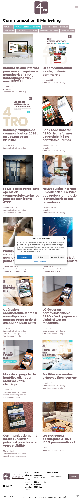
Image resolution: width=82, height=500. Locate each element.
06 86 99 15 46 (39, 478)
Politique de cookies (40, 262)
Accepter (24, 257)
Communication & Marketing (27, 27)
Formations (9, 31)
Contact (28, 489)
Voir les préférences (57, 257)
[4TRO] (41, 8)
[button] (64, 238)
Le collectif (29, 482)
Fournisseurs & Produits (27, 31)
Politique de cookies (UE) (56, 497)
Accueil (27, 479)
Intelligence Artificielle (49, 31)
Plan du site (41, 497)
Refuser (41, 257)
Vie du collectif (67, 31)
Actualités (8, 27)
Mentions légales (29, 497)
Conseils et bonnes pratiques (55, 27)
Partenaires (29, 484)
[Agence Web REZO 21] (77, 497)
